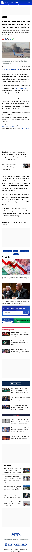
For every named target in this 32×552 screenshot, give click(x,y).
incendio (16, 254)
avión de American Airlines (11, 69)
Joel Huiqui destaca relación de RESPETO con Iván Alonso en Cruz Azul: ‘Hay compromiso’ (20, 407)
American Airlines (24, 251)
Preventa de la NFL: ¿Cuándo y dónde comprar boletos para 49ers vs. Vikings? (20, 334)
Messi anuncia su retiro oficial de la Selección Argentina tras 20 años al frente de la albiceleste (20, 429)
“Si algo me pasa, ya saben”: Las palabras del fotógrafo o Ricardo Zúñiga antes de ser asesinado (20, 421)
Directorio (16, 549)
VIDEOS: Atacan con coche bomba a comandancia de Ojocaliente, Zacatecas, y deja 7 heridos (20, 438)
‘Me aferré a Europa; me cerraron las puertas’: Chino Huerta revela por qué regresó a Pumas (20, 399)
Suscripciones (23, 549)
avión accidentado (21, 88)
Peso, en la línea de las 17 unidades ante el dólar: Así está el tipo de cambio (20, 342)
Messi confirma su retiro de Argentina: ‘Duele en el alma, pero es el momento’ (20, 351)
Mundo (4, 17)
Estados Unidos (7, 251)
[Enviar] (25, 312)
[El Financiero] (10, 3)
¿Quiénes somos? (8, 549)
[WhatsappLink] (16, 320)
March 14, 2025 (25, 128)
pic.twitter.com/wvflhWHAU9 (9, 126)
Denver (15, 251)
